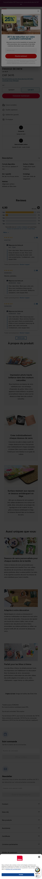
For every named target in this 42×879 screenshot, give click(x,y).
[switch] (37, 876)
